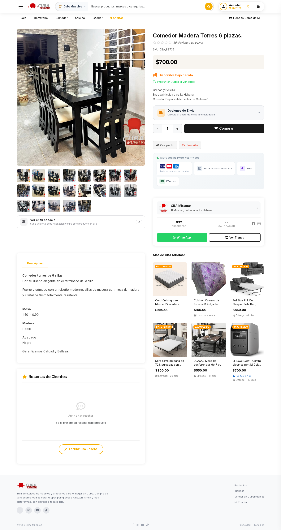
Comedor (61, 17)
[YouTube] (37, 510)
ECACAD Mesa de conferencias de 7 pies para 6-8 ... (208, 364)
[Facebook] (253, 223)
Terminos (259, 525)
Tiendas (239, 490)
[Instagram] (259, 223)
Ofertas (118, 17)
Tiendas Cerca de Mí (247, 17)
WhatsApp (184, 237)
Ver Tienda (236, 237)
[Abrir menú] (21, 6)
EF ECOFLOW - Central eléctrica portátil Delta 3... (247, 364)
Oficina (80, 17)
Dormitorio (41, 17)
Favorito (192, 145)
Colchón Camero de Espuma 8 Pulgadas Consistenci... (206, 304)
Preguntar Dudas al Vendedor (176, 81)
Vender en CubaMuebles (249, 496)
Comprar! (227, 128)
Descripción (35, 263)
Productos (241, 485)
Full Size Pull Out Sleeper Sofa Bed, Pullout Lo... (244, 304)
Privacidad (245, 525)
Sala (23, 17)
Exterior (97, 17)
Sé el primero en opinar (188, 42)
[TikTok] (46, 510)
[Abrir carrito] (258, 6)
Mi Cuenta (241, 502)
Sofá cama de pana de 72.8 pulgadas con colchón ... (169, 364)
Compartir (167, 145)
